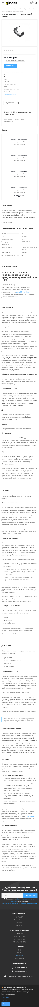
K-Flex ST (19, 917)
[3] (8, 50)
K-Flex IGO (19, 925)
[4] (10, 50)
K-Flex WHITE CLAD (19, 942)
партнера (30, 816)
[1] (5, 50)
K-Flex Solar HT (19, 920)
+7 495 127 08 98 (21, 967)
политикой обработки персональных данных (20, 903)
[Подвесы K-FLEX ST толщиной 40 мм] (19, 32)
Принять (6, 1004)
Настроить (5, 1000)
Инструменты (19, 958)
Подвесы (19, 955)
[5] (12, 50)
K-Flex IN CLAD (19, 939)
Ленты (19, 953)
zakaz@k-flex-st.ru (22, 292)
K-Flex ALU (19, 933)
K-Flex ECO (19, 923)
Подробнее (5, 997)
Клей (19, 950)
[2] (7, 50)
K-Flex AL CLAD (19, 936)
